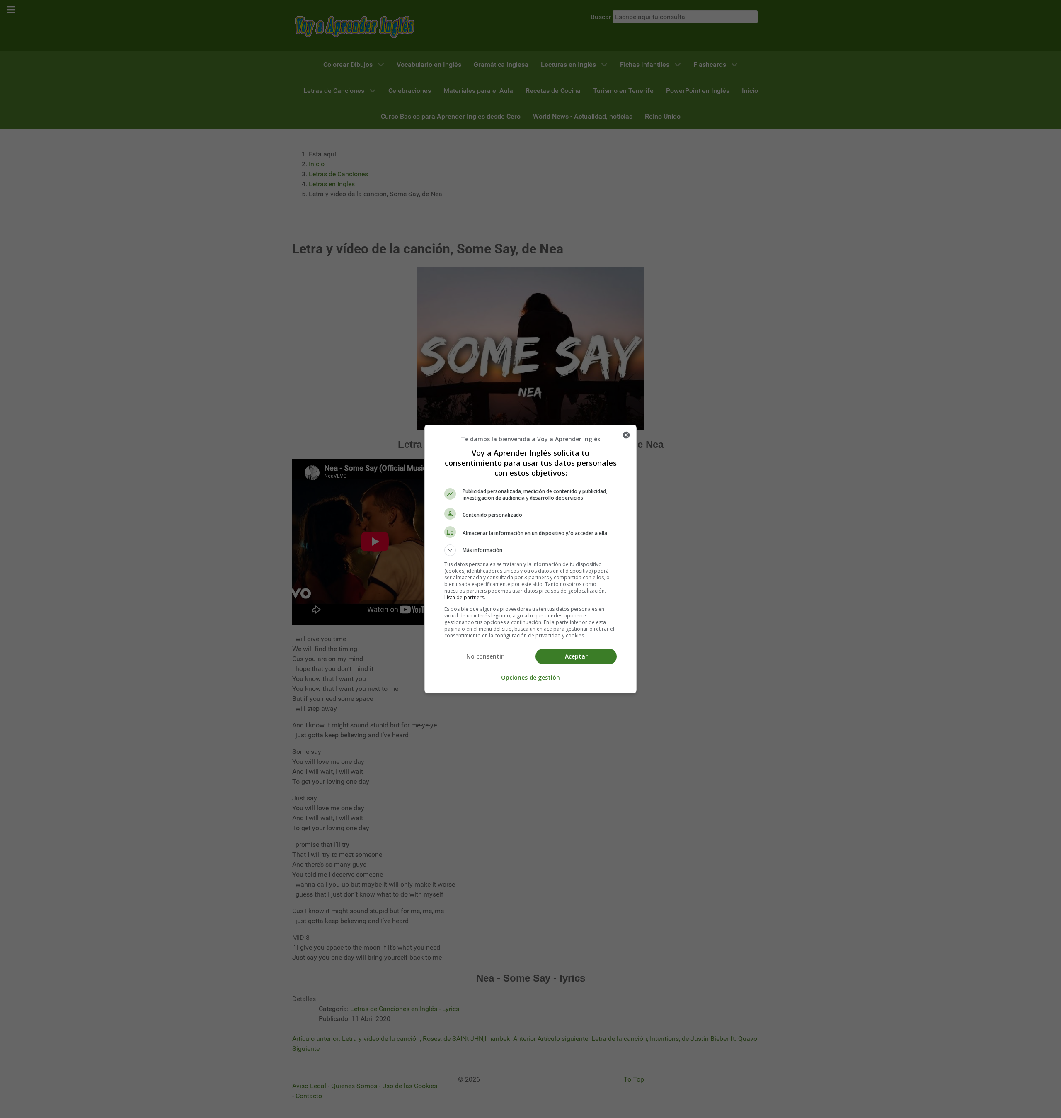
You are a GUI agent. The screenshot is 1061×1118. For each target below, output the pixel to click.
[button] (530, 550)
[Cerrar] (626, 435)
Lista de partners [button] (464, 597)
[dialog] (530, 559)
